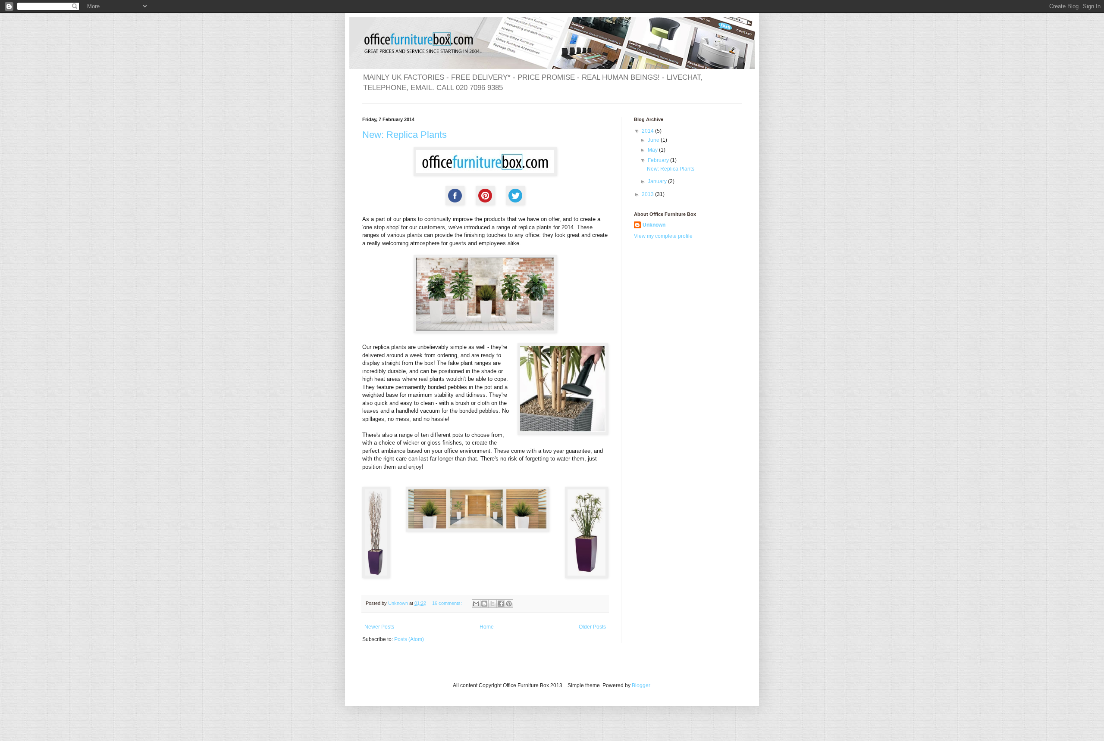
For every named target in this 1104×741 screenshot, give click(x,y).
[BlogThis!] (484, 603)
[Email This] (476, 603)
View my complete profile (663, 236)
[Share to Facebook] (500, 603)
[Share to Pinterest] (509, 603)
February (659, 160)
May (653, 150)
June (654, 140)
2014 (648, 131)
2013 (648, 194)
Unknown (654, 225)
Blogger (641, 685)
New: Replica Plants (404, 134)
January (658, 181)
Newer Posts (379, 627)
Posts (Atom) (409, 639)
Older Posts (592, 627)
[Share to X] (492, 603)
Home (487, 627)
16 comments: (447, 603)
